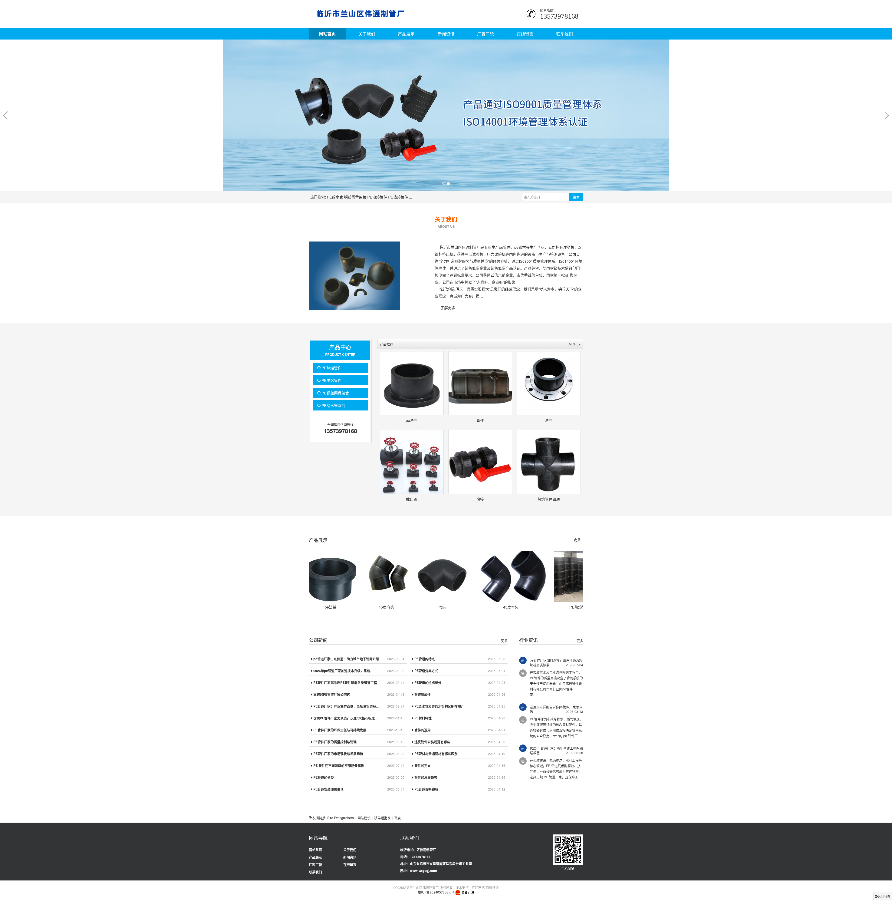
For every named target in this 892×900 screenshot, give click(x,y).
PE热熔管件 (398, 197)
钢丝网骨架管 (355, 197)
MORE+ (574, 344)
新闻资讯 (446, 34)
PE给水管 (335, 197)
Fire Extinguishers (340, 817)
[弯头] (389, 576)
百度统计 (492, 887)
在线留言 (525, 34)
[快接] (480, 462)
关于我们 (366, 34)
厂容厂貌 (485, 34)
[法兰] (549, 383)
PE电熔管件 (377, 197)
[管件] (480, 383)
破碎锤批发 (382, 817)
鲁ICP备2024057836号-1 (436, 892)
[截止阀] (412, 462)
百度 (397, 817)
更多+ (578, 539)
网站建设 (364, 817)
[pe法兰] (412, 383)
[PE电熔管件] (582, 576)
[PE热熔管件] (527, 576)
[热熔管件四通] (549, 462)
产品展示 (406, 34)
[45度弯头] (334, 576)
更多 (504, 640)
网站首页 (327, 34)
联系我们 (564, 34)
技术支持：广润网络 (470, 887)
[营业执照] (464, 892)
